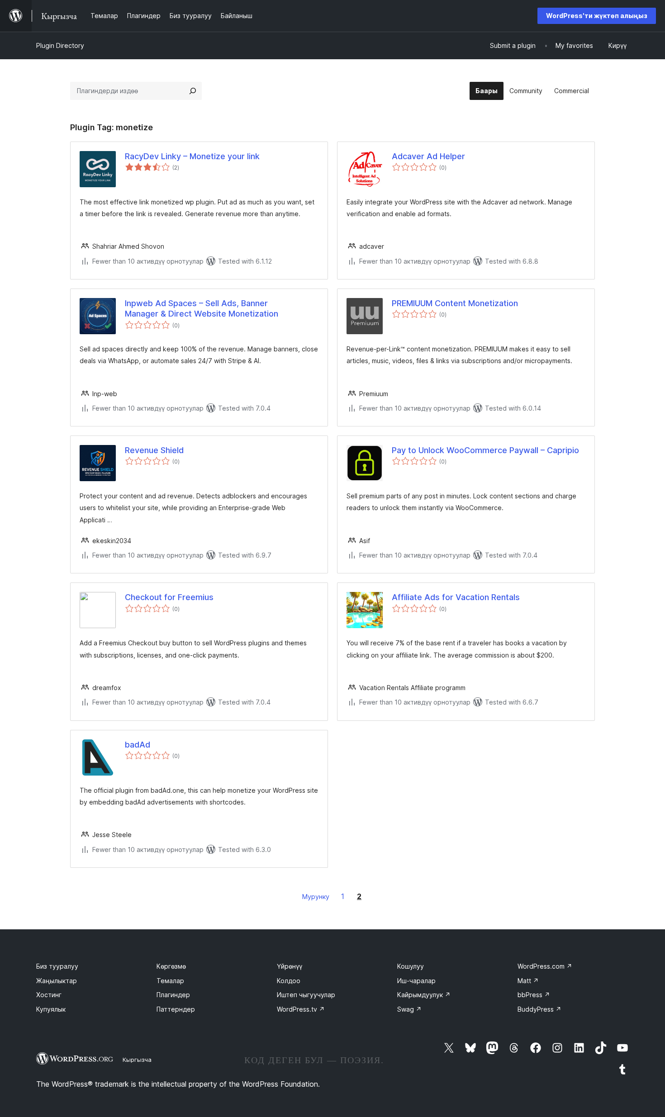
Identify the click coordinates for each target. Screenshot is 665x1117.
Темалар (170, 980)
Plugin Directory (60, 45)
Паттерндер (176, 1009)
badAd (137, 744)
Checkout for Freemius (169, 597)
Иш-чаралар (416, 980)
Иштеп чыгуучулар (306, 995)
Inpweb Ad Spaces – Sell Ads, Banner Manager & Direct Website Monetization (201, 308)
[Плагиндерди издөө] (193, 91)
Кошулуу (410, 966)
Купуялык (51, 1009)
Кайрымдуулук (424, 995)
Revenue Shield (154, 450)
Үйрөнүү (289, 966)
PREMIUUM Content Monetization (455, 303)
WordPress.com (545, 966)
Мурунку (315, 896)
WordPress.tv (301, 1009)
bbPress (534, 995)
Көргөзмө (171, 966)
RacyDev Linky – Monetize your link (192, 156)
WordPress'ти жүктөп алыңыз (596, 15)
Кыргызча (137, 1059)
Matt (528, 980)
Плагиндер (173, 995)
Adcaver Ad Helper (428, 156)
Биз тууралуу (57, 966)
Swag (409, 1009)
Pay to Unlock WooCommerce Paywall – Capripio (485, 450)
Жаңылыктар (56, 980)
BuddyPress (539, 1009)
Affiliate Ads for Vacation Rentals (456, 597)
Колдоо (288, 980)
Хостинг (49, 995)
